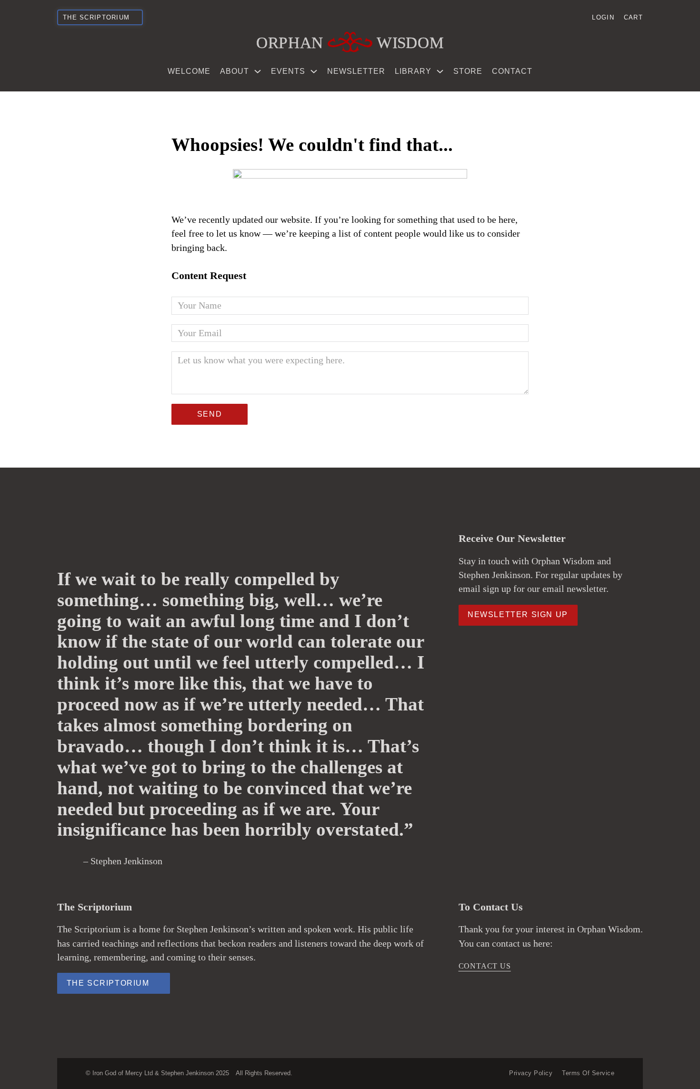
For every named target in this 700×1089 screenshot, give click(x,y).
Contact (512, 71)
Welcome (189, 71)
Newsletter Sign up (518, 614)
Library (413, 71)
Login (603, 17)
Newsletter (356, 71)
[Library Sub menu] (440, 71)
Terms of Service (588, 1073)
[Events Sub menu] (314, 71)
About (234, 71)
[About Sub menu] (257, 71)
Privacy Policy (530, 1073)
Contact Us (485, 965)
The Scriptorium (108, 983)
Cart (633, 17)
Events (288, 71)
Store (467, 71)
